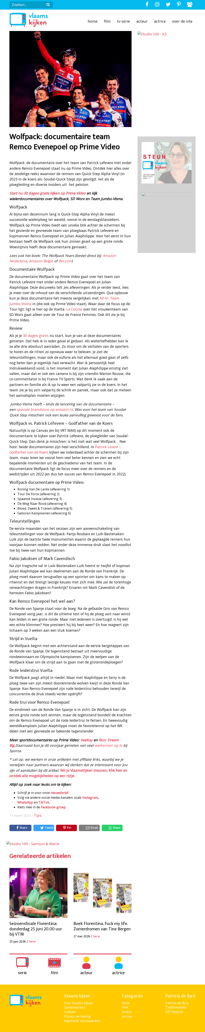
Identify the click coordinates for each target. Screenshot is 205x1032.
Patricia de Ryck (177, 1003)
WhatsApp (25, 802)
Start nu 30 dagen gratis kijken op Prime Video (47, 193)
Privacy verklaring (77, 1016)
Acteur (142, 21)
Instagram (90, 797)
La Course (74, 309)
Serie (126, 1003)
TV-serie (123, 21)
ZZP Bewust (174, 1012)
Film (107, 21)
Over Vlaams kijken (78, 1003)
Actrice (160, 21)
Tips (37, 815)
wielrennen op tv (108, 745)
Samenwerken (74, 1007)
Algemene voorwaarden (82, 1021)
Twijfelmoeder (176, 1007)
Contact (70, 1012)
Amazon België (41, 261)
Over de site (182, 21)
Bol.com (65, 261)
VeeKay (86, 739)
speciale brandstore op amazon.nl (45, 409)
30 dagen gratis (36, 335)
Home (92, 21)
